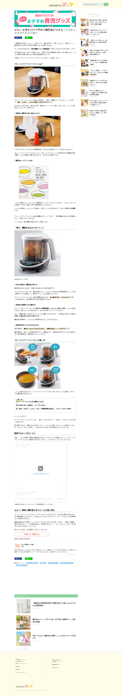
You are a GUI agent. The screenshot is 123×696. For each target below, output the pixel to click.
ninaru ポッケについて (20, 663)
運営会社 (17, 666)
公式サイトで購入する (31, 534)
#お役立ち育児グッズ (67, 563)
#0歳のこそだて (53, 563)
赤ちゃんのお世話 (32, 563)
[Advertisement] (28, 581)
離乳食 (42, 563)
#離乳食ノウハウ (22, 565)
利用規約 (17, 669)
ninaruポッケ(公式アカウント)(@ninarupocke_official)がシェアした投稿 (40, 499)
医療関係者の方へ (56, 664)
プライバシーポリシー (20, 672)
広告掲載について (56, 661)
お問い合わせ (55, 667)
